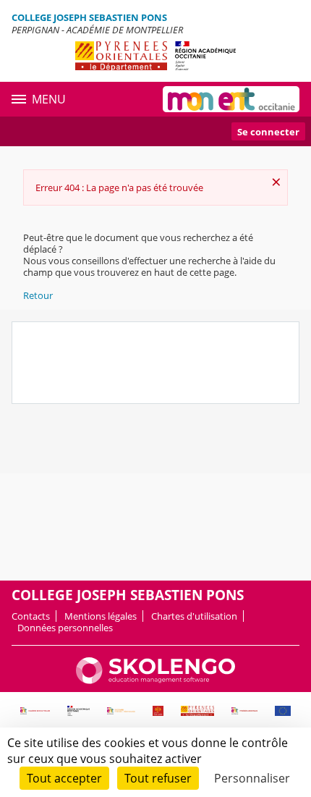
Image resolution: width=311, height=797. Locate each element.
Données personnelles (65, 627)
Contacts (31, 616)
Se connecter (268, 131)
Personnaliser (252, 778)
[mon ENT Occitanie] (231, 99)
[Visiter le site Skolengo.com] (155, 680)
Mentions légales (100, 616)
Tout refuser (158, 778)
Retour (38, 295)
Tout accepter (64, 778)
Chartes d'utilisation (194, 616)
